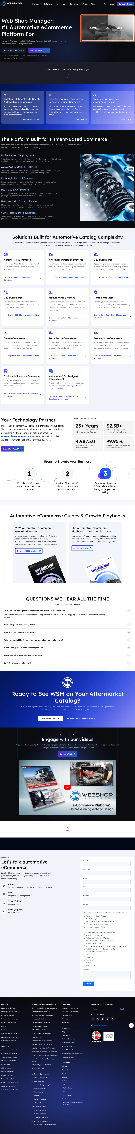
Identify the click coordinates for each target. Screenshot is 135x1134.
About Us (65, 1066)
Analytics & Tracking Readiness (41, 1033)
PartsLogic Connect (7, 1015)
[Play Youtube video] (67, 787)
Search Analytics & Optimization (42, 1065)
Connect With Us (66, 754)
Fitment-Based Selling (8, 1079)
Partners (64, 1073)
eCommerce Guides (68, 1042)
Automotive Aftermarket (70, 1008)
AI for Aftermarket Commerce (41, 1121)
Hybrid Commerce (7, 1071)
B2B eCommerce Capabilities (41, 1022)
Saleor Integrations (38, 1068)
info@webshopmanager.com (19, 896)
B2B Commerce (6, 1068)
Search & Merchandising (9, 1033)
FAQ (63, 1084)
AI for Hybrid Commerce (40, 1117)
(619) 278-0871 (13, 913)
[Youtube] (112, 1019)
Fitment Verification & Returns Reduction (45, 1008)
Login (63, 1091)
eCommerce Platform (8, 1008)
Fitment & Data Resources (70, 1050)
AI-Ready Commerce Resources (72, 1053)
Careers (64, 1077)
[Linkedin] (107, 1019)
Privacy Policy (66, 1095)
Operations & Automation (9, 1037)
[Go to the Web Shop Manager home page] (11, 4)
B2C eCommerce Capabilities (41, 1026)
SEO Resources (67, 1046)
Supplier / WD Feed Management (42, 1015)
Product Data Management (10, 1082)
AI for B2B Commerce (39, 1110)
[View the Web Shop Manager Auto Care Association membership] (108, 1036)
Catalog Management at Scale (41, 1011)
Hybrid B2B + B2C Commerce (41, 1030)
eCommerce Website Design (10, 1090)
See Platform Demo (38, 50)
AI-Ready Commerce (8, 1086)
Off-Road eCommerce (8, 1061)
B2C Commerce (6, 1064)
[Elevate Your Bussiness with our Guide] (39, 569)
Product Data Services (8, 1022)
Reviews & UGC (37, 1037)
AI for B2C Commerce (39, 1114)
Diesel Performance (68, 1015)
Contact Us (124, 119)
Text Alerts (65, 1099)
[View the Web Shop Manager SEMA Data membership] (96, 1036)
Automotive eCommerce (9, 1053)
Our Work (80, 119)
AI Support (35, 1095)
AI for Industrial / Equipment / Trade (44, 1124)
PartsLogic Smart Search (9, 1011)
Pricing (85, 4)
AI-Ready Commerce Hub (40, 1077)
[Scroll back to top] (131, 1025)
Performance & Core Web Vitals (42, 1041)
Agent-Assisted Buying (39, 1106)
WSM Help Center (101, 1025)
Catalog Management (8, 1030)
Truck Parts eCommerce (9, 1057)
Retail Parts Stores (7, 1075)
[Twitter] (98, 1019)
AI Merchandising (37, 1092)
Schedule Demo (125, 4)
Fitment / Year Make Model (10, 1019)
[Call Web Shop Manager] (105, 4)
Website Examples (68, 1057)
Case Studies (66, 1035)
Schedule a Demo (49, 718)
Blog (63, 1032)
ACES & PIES (5, 1026)
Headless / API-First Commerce (42, 1044)
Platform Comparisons (8, 1041)
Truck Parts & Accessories (70, 1011)
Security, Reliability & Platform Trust (43, 1048)
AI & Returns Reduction (39, 1103)
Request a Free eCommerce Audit (79, 718)
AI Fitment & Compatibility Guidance (43, 1084)
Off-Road (65, 1019)
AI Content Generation (39, 1099)
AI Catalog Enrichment (39, 1088)
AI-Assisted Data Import (40, 1019)
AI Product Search (38, 1081)
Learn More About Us (11, 449)
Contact (64, 1080)
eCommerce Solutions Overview (11, 1050)
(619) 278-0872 (13, 904)
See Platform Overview (13, 50)
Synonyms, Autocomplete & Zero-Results (45, 1055)
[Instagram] (102, 1019)
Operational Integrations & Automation (44, 1051)
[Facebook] (93, 1019)
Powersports (66, 1022)
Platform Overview (31, 119)
